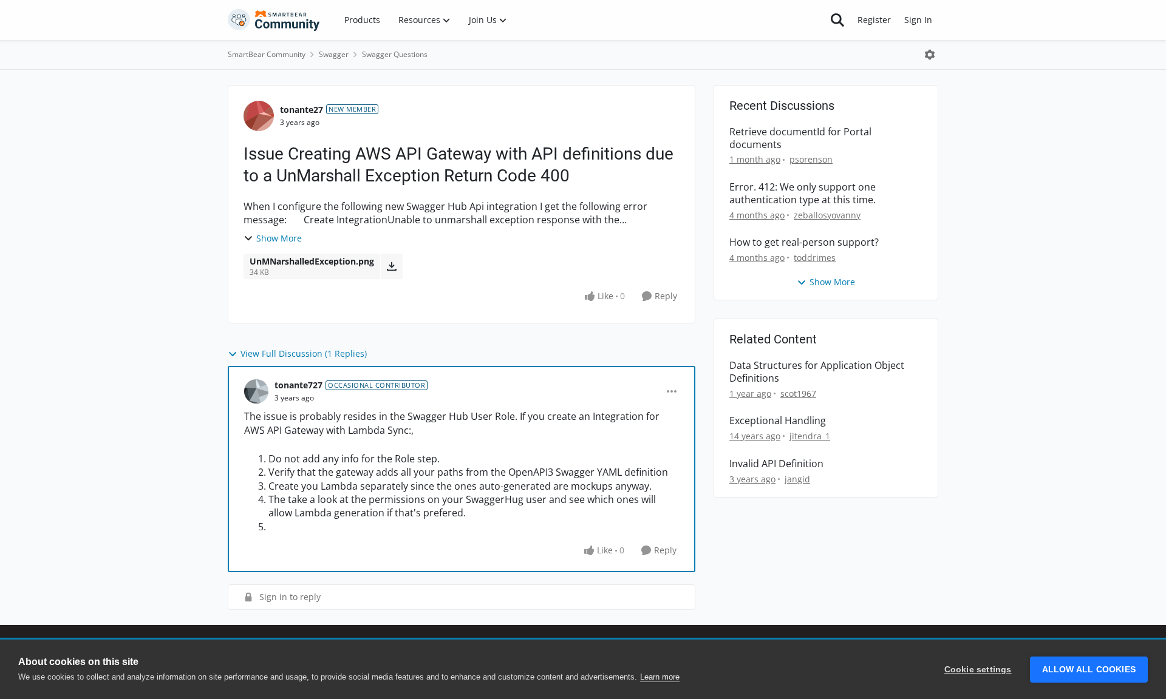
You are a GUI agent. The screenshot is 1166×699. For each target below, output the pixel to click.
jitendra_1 (809, 436)
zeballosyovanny (827, 215)
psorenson (811, 159)
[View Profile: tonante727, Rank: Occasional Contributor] (256, 391)
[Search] (837, 20)
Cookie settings (978, 669)
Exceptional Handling (777, 420)
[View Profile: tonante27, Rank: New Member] (259, 116)
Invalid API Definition (776, 464)
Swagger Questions (395, 54)
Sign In (918, 19)
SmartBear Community (266, 54)
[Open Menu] (929, 54)
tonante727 (298, 385)
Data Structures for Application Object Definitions (816, 372)
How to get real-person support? (804, 242)
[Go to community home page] (274, 20)
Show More (279, 238)
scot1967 (798, 393)
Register (874, 19)
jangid (797, 479)
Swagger (334, 54)
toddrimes (815, 257)
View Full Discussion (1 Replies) (303, 353)
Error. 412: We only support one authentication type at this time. (802, 193)
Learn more (660, 676)
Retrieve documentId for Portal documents (800, 138)
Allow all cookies (1089, 669)
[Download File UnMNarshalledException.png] (391, 266)
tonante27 (301, 109)
